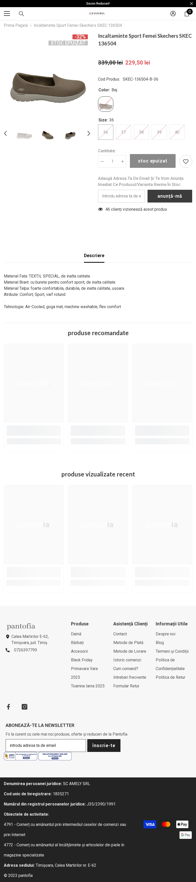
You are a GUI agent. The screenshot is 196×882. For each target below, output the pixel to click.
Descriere (94, 255)
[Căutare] (21, 14)
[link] (34, 430)
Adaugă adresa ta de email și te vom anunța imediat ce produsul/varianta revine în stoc (140, 181)
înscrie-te (103, 745)
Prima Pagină (16, 25)
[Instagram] (24, 707)
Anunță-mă (169, 196)
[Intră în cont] (173, 13)
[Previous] (5, 133)
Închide (191, 4)
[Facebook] (8, 707)
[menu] (7, 13)
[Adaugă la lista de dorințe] (185, 161)
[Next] (89, 133)
